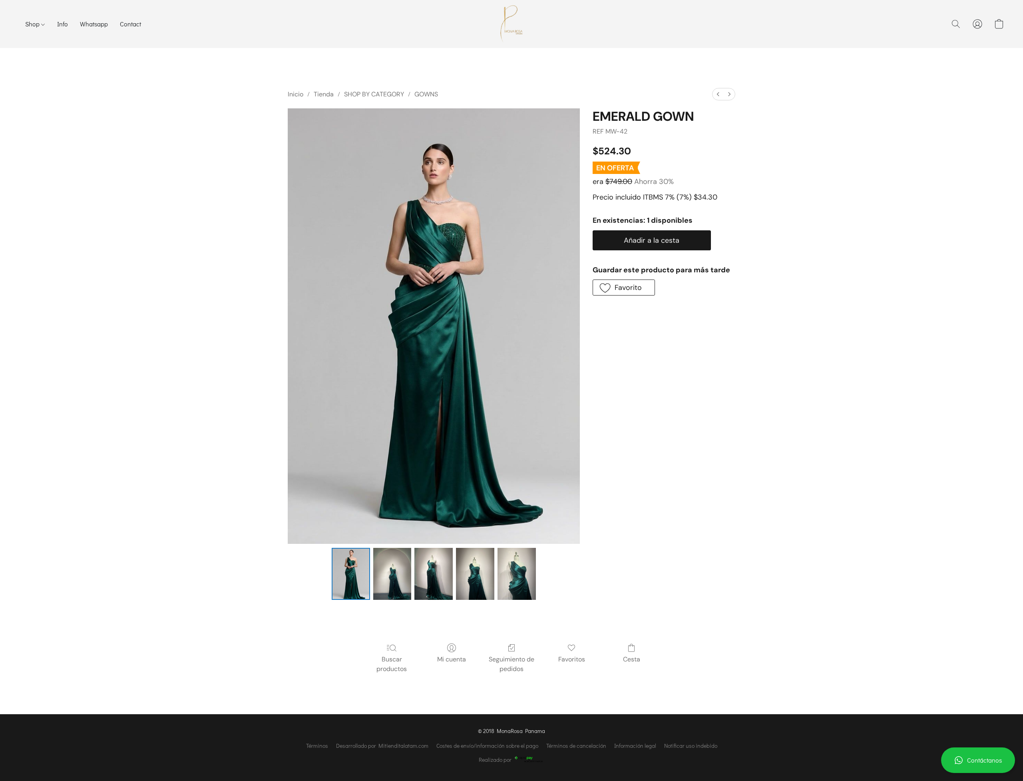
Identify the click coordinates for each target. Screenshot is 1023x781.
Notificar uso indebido (690, 745)
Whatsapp (94, 24)
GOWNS (426, 94)
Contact (130, 24)
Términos (317, 745)
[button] (978, 760)
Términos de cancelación (576, 745)
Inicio (295, 94)
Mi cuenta (451, 659)
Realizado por (495, 759)
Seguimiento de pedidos (511, 664)
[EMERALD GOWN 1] (392, 574)
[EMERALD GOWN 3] (475, 574)
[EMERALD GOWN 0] (351, 574)
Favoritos (571, 659)
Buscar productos (391, 664)
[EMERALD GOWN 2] (433, 574)
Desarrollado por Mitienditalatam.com (382, 745)
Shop (33, 24)
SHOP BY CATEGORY (374, 94)
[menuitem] (718, 94)
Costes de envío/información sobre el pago (487, 745)
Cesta (631, 659)
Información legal (635, 745)
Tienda (324, 94)
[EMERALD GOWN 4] (517, 574)
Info (62, 24)
